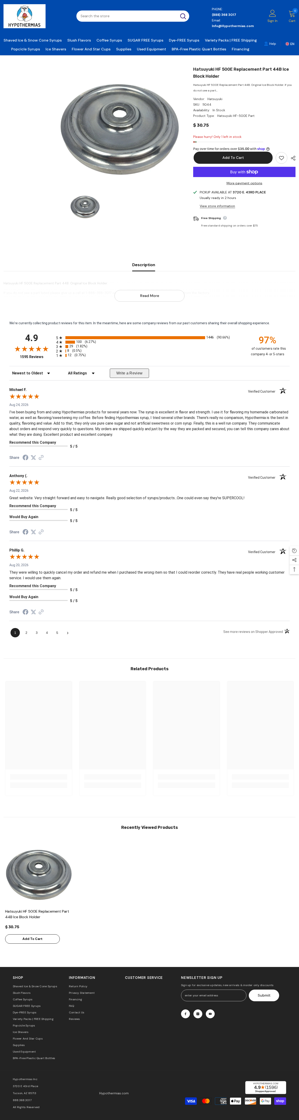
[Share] (291, 158)
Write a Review (129, 373)
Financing (240, 49)
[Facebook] (185, 1013)
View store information (217, 206)
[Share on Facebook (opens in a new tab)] (25, 458)
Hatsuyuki (214, 99)
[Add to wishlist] (281, 158)
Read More (149, 295)
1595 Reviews (37, 357)
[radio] (149, 337)
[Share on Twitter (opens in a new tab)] (33, 458)
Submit (264, 995)
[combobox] (126, 16)
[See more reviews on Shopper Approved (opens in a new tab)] (41, 458)
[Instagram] (197, 1013)
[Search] (132, 16)
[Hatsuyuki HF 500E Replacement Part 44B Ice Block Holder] (38, 873)
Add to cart (232, 157)
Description (143, 265)
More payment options (244, 183)
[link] (270, 43)
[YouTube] (210, 1013)
